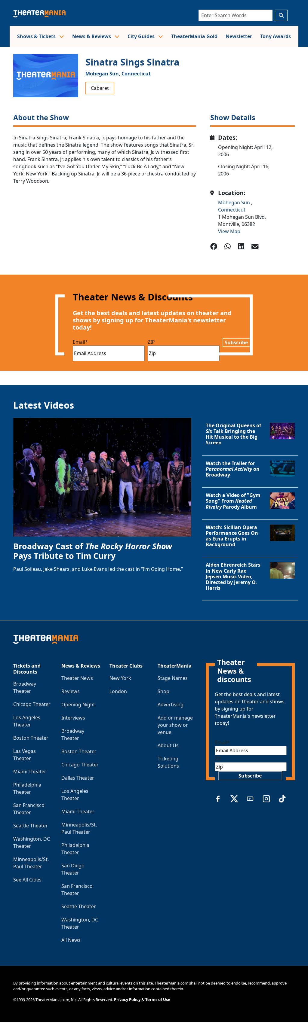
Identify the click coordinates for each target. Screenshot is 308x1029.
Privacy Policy (127, 999)
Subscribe (236, 342)
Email (80, 342)
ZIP (151, 342)
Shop (163, 691)
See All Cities (27, 879)
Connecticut (136, 73)
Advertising (170, 704)
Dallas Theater (77, 778)
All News (71, 940)
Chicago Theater (32, 704)
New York (120, 678)
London (118, 691)
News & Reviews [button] (92, 36)
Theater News (77, 678)
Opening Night (78, 704)
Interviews (73, 717)
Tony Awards (275, 36)
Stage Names (173, 678)
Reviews (70, 691)
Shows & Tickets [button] (37, 36)
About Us (168, 745)
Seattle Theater (30, 825)
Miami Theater (29, 771)
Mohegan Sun (234, 202)
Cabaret (100, 88)
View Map (229, 231)
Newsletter (239, 36)
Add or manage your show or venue (175, 724)
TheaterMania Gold (194, 36)
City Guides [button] (142, 36)
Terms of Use (157, 999)
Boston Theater (30, 738)
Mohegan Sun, (102, 73)
